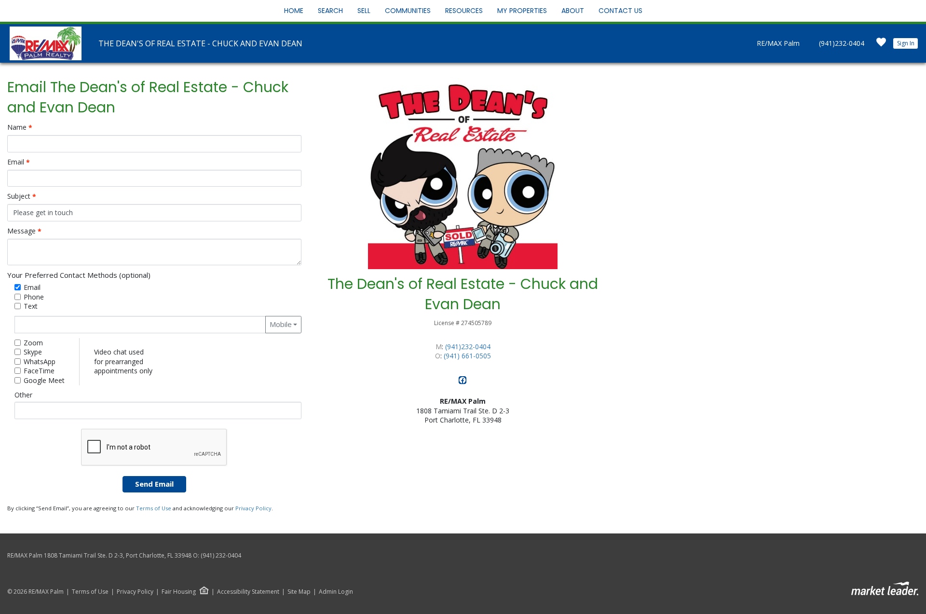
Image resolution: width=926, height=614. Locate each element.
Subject (21, 196)
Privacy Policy (253, 508)
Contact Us (620, 10)
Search (330, 10)
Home (293, 10)
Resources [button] (464, 10)
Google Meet (44, 380)
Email (18, 162)
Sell (363, 10)
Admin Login (336, 592)
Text (31, 306)
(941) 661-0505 (467, 355)
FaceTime (39, 370)
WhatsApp (39, 361)
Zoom (33, 342)
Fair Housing (179, 591)
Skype (33, 351)
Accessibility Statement (248, 592)
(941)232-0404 (841, 43)
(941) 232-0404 (221, 555)
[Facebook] (462, 381)
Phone (34, 296)
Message (24, 231)
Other (23, 394)
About (572, 10)
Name (19, 127)
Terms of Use (153, 508)
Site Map (299, 592)
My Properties (522, 10)
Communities (408, 10)
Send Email (154, 484)
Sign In (905, 43)
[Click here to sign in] (881, 45)
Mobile (281, 324)
